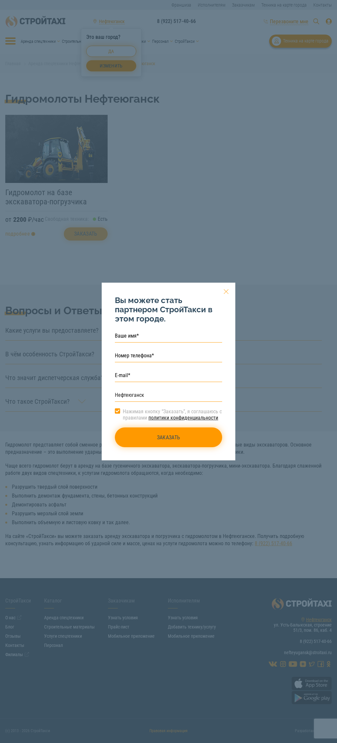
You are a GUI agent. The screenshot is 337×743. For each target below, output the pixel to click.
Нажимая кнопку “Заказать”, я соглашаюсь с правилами (172, 414)
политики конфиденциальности (183, 418)
